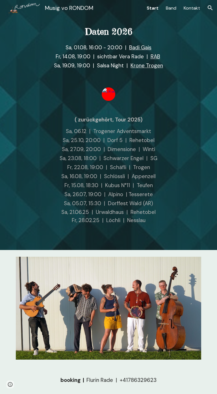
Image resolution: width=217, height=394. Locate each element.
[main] (108, 50)
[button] (210, 8)
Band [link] (171, 8)
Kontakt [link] (192, 8)
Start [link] (153, 8)
